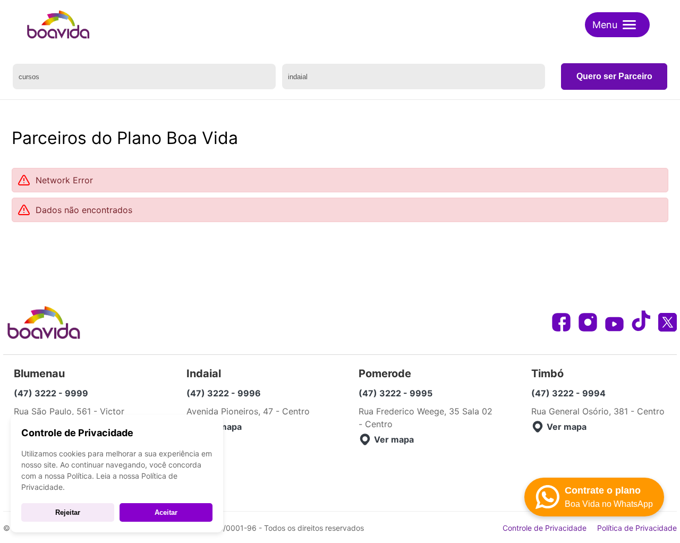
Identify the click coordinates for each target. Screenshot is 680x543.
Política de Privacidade (637, 527)
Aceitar (166, 512)
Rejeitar (67, 512)
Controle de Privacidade (544, 527)
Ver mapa (222, 426)
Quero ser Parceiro (614, 76)
